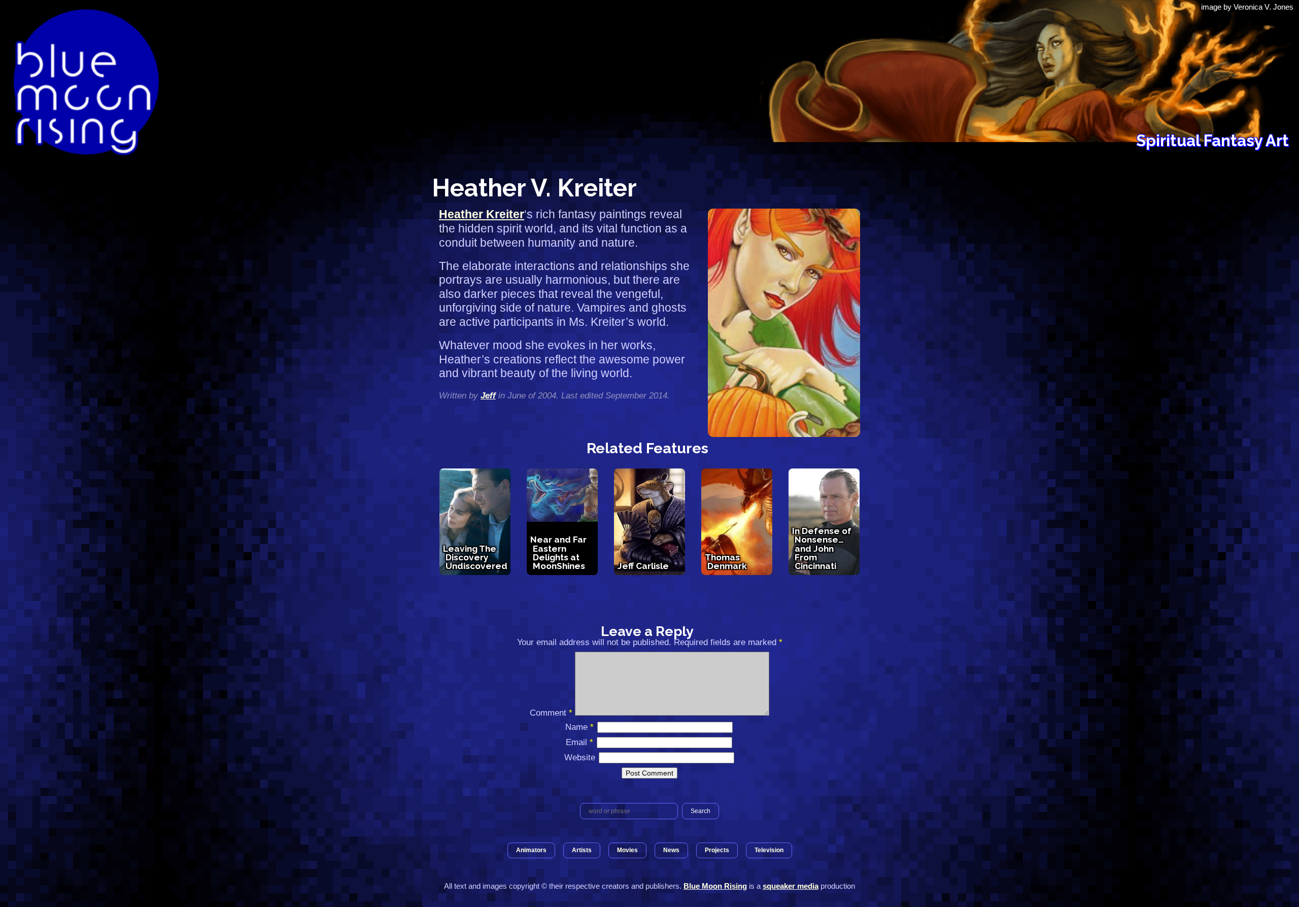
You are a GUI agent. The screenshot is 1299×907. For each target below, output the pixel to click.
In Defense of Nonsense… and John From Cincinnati (821, 548)
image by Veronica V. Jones (1247, 7)
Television (769, 850)
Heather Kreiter (481, 214)
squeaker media (790, 886)
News (671, 850)
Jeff (488, 395)
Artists (582, 850)
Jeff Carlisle (643, 566)
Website (579, 757)
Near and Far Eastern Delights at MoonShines (558, 552)
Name (579, 727)
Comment (551, 713)
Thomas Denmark (726, 561)
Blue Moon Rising (715, 886)
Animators (531, 850)
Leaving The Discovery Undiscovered (475, 558)
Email (579, 742)
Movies (627, 850)
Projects (717, 850)
